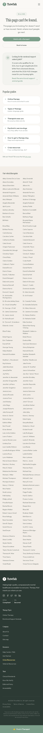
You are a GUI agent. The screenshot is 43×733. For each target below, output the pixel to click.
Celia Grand (7, 243)
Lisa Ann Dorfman (29, 443)
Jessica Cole (27, 388)
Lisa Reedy (26, 447)
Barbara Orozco (8, 213)
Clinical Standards (9, 676)
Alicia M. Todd (27, 182)
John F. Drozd (28, 402)
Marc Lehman (27, 457)
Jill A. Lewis (27, 395)
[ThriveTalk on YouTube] (16, 595)
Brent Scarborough (29, 226)
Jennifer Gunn (28, 381)
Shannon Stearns (9, 536)
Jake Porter (27, 363)
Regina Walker (8, 510)
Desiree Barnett (8, 285)
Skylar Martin (7, 543)
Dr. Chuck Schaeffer (10, 305)
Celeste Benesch (29, 240)
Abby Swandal (28, 179)
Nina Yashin (7, 489)
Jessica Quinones (29, 391)
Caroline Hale (27, 236)
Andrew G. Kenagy (29, 199)
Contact (5, 636)
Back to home (21, 45)
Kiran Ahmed (7, 429)
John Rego (6, 405)
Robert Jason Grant (10, 513)
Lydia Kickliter (27, 454)
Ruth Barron (27, 516)
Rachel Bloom (7, 506)
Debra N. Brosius (29, 282)
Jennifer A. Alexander (10, 377)
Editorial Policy (8, 684)
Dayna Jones (27, 278)
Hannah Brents (28, 351)
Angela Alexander (9, 203)
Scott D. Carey (28, 527)
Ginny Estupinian (28, 347)
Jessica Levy (7, 391)
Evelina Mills (27, 340)
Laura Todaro (7, 436)
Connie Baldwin (28, 264)
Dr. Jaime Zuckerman (10, 312)
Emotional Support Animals (12, 619)
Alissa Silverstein (8, 185)
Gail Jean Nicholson (30, 344)
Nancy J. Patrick (8, 485)
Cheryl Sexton (28, 250)
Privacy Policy (7, 704)
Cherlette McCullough (10, 250)
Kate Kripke (27, 419)
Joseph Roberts (8, 409)
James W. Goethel (29, 367)
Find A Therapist (21, 729)
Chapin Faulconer (9, 247)
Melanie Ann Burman (10, 471)
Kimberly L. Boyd (28, 426)
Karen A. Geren (8, 416)
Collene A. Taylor (8, 264)
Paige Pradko (27, 492)
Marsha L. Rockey (9, 464)
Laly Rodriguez (28, 433)
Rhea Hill (26, 510)
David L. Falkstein (9, 275)
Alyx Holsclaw (27, 189)
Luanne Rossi (7, 454)
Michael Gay (27, 471)
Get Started (7, 656)
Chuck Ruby (7, 257)
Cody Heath (27, 261)
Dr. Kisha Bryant (8, 319)
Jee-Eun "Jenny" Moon (31, 374)
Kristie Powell (27, 429)
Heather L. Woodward (10, 360)
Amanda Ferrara (28, 192)
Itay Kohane (7, 363)
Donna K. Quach (8, 292)
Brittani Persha (8, 229)
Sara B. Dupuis (8, 523)
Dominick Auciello (29, 289)
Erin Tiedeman (8, 340)
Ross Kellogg (7, 516)
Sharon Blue (27, 536)
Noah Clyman (27, 489)
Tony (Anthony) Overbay (31, 553)
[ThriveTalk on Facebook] (8, 595)
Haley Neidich (7, 351)
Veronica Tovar (28, 560)
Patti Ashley (7, 496)
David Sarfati (27, 275)
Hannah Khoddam (9, 354)
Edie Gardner (27, 322)
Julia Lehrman (27, 409)
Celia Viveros (27, 243)
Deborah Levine (8, 282)
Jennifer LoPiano (9, 384)
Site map (6, 639)
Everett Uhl (6, 344)
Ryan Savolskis (8, 520)
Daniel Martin (27, 268)
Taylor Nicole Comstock (11, 550)
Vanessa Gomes (8, 560)
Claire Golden (7, 261)
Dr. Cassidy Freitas (29, 301)
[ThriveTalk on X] (12, 595)
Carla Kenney (7, 233)
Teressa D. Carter (29, 550)
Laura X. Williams (29, 436)
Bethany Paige (28, 217)
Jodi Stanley (7, 402)
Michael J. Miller (8, 475)
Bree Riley (6, 226)
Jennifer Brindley (29, 377)
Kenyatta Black (28, 423)
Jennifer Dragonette (10, 381)
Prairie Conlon (28, 499)
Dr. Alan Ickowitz (28, 292)
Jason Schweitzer (29, 370)
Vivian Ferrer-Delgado (31, 564)
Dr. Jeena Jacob (8, 315)
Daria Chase (7, 271)
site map (28, 157)
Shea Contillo (7, 540)
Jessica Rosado (8, 395)
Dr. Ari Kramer (28, 296)
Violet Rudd (7, 564)
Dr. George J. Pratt (9, 308)
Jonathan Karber (29, 405)
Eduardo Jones (8, 326)
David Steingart (8, 278)
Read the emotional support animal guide (23, 79)
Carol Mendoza (28, 233)
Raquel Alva (27, 506)
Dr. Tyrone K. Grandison (11, 322)
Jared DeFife (7, 370)
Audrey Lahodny (8, 210)
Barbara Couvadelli (29, 210)
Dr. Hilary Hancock (29, 308)
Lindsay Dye (7, 443)
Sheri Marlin (27, 540)
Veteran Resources (9, 664)
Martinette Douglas (29, 464)
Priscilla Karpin (8, 503)
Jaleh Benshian (8, 367)
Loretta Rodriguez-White (11, 450)
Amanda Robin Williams (11, 196)
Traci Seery (7, 557)
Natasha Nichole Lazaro (31, 485)
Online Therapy (8, 615)
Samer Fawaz (27, 520)
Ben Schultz (7, 217)
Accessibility (7, 688)
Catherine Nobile (8, 240)
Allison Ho (26, 185)
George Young (8, 347)
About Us (6, 632)
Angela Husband (28, 203)
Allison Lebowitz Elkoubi (11, 189)
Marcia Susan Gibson (10, 461)
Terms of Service (19, 704)
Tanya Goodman (8, 546)
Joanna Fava (7, 398)
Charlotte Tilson (28, 247)
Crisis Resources (9, 660)
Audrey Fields (27, 206)
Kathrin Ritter (7, 423)
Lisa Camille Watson (10, 447)
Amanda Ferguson (9, 192)
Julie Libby (26, 412)
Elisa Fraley (7, 331)
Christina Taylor (8, 254)
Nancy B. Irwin (28, 482)
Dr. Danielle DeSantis (30, 305)
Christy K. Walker (29, 254)
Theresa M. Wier (8, 553)
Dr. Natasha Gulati (29, 319)
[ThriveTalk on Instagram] (4, 595)
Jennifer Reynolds (29, 384)
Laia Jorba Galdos (9, 433)
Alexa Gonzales (8, 182)
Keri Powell (6, 426)
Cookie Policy (30, 704)
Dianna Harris (7, 289)
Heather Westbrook (30, 360)
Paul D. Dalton (28, 496)
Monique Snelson (9, 482)
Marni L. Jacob (28, 461)
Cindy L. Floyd (27, 257)
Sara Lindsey (27, 523)
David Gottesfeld (29, 271)
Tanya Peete (27, 546)
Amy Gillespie (7, 199)
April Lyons (6, 206)
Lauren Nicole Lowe (9, 440)
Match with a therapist (21, 39)
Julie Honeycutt (8, 412)
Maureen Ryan (28, 468)
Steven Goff (27, 543)
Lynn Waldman (8, 457)
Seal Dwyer (7, 530)
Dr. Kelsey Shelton (29, 315)
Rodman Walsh (28, 513)
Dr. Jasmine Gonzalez (30, 312)
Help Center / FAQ (9, 652)
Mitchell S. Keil (27, 478)
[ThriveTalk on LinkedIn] (20, 595)
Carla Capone (28, 229)
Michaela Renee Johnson (31, 475)
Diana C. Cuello (28, 285)
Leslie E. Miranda (28, 440)
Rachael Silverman (29, 503)
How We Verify (8, 680)
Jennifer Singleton (9, 388)
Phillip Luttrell (7, 499)
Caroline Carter (8, 236)
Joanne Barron (28, 398)
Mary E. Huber (7, 468)
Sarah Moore (7, 527)
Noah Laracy (7, 492)
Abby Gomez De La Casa (11, 179)
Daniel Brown (7, 268)
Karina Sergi (7, 419)
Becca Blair (27, 213)
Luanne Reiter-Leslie (30, 450)
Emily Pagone (7, 337)
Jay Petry (6, 374)
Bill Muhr (5, 220)
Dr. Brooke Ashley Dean (11, 301)
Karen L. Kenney (28, 416)
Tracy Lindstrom (28, 557)
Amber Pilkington (29, 196)
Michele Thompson (9, 478)
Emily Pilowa (27, 337)
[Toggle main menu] (39, 4)
